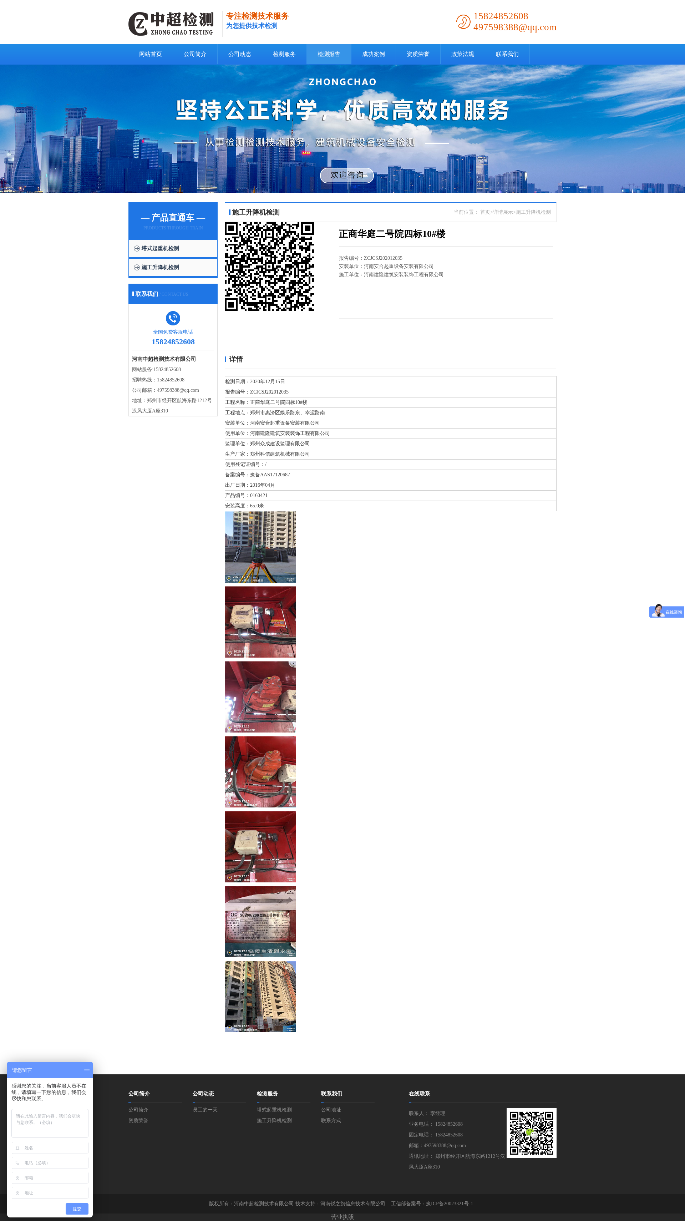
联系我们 (507, 54)
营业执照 (342, 1217)
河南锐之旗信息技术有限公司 (352, 1203)
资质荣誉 (418, 54)
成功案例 (373, 54)
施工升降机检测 (160, 267)
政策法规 (462, 54)
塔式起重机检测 (160, 248)
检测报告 (329, 54)
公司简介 (195, 54)
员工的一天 (205, 1110)
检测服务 (284, 54)
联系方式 (331, 1120)
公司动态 (239, 54)
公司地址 (331, 1110)
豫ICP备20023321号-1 (449, 1203)
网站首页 (150, 54)
